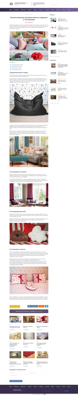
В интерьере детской (16, 67)
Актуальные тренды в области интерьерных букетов (62, 89)
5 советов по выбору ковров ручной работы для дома (28, 363)
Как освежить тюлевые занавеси (28, 344)
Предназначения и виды (17, 64)
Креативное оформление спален (42, 327)
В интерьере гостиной (17, 66)
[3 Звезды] (32, 311)
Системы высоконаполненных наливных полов (62, 36)
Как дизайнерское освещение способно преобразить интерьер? (63, 97)
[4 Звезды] (33, 311)
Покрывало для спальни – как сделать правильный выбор (42, 363)
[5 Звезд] (34, 311)
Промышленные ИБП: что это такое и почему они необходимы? (63, 43)
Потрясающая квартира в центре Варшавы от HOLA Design (39, 3)
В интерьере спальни (16, 69)
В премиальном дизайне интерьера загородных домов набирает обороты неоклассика (63, 66)
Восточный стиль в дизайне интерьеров (62, 81)
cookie (42, 394)
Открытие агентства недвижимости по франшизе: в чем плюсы (62, 20)
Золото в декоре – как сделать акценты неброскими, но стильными (14, 345)
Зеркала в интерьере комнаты (28, 327)
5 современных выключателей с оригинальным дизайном (15, 363)
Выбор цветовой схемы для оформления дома (15, 327)
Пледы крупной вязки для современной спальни (41, 344)
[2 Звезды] (31, 311)
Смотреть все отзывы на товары (54, 56)
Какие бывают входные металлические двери (62, 51)
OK (44, 394)
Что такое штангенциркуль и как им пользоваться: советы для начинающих (63, 28)
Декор (10, 324)
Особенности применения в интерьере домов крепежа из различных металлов (63, 74)
